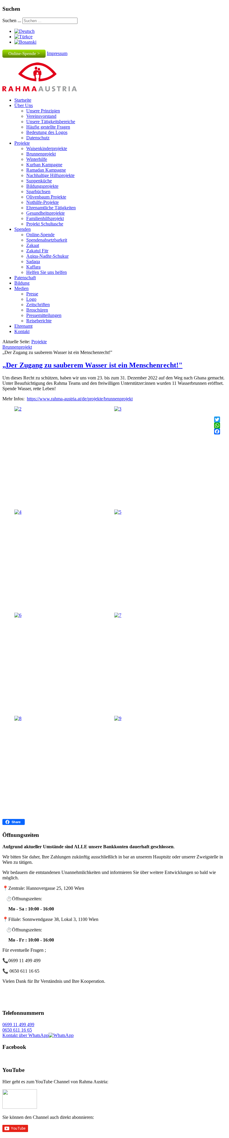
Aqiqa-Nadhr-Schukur (47, 256)
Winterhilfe (36, 159)
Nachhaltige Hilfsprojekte (50, 175)
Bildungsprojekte (42, 186)
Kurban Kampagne (44, 164)
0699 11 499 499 (18, 1024)
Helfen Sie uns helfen (46, 272)
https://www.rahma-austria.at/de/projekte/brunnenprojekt (80, 398)
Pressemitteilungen (43, 315)
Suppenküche (39, 180)
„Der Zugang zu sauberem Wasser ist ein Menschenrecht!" (92, 365)
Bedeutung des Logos (46, 132)
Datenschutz (37, 137)
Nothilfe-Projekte (42, 202)
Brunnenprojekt (41, 153)
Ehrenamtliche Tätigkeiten (51, 207)
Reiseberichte (39, 320)
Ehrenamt (23, 326)
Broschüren (37, 309)
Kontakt (22, 331)
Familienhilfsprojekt (45, 218)
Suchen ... (11, 20)
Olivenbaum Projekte (46, 196)
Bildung (22, 283)
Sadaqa (33, 261)
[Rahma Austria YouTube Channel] (19, 1107)
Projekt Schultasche (44, 223)
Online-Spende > (24, 53)
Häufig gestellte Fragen (48, 126)
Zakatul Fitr (37, 250)
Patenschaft (25, 277)
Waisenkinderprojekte (46, 148)
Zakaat (32, 245)
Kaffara (33, 266)
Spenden (22, 229)
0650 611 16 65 (17, 1029)
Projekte (22, 143)
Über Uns (23, 105)
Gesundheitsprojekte (45, 213)
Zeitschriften (38, 304)
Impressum (57, 53)
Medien (21, 288)
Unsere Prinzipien (43, 110)
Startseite (22, 100)
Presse (32, 293)
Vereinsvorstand (41, 116)
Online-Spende (40, 234)
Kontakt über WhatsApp (25, 1035)
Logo (31, 299)
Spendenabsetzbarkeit (46, 239)
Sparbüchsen (38, 191)
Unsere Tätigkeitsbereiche (50, 121)
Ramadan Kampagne (46, 170)
